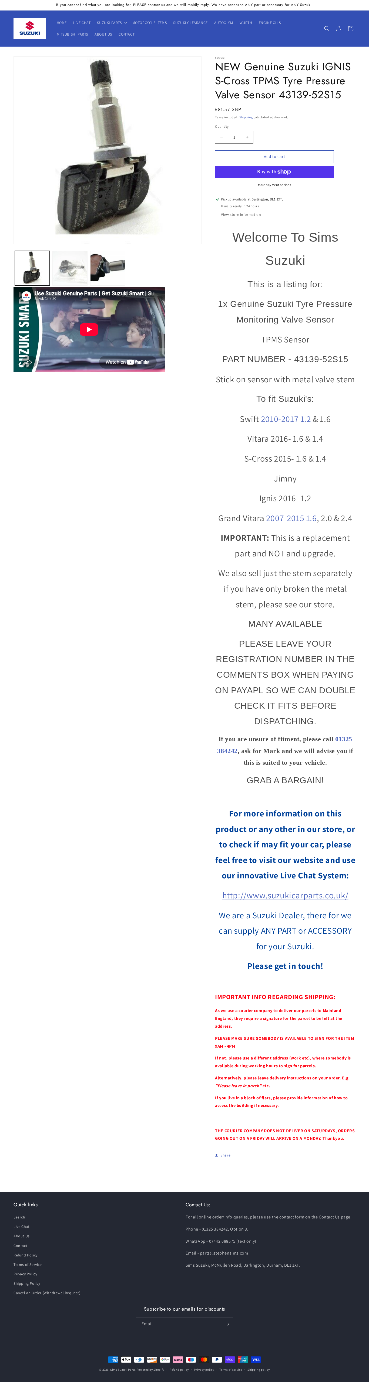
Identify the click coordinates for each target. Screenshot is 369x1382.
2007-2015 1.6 (291, 518)
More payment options (274, 185)
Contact (20, 1245)
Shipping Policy (27, 1283)
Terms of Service (28, 1264)
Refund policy (179, 1369)
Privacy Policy (25, 1274)
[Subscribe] (227, 1324)
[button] (111, 22)
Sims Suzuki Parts (123, 1369)
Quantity (222, 126)
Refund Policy (26, 1255)
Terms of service (230, 1369)
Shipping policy (258, 1369)
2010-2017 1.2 (286, 418)
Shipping (246, 117)
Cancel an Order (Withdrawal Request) (47, 1293)
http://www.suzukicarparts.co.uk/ (285, 895)
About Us (22, 1236)
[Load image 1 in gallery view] (32, 268)
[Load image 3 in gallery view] (107, 268)
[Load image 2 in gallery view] (69, 268)
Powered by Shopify (151, 1369)
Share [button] (225, 1155)
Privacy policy (204, 1369)
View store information (241, 214)
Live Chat (21, 1226)
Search (19, 1217)
